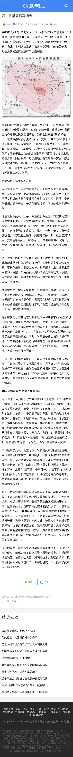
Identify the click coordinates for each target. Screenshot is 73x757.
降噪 (44, 748)
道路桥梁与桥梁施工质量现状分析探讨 (31, 596)
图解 (17, 738)
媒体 (22, 731)
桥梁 (27, 731)
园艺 (44, 731)
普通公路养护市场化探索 (16, 658)
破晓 (6, 738)
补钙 (67, 731)
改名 (25, 736)
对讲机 (32, 748)
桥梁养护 (19, 24)
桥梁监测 (55, 712)
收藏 (8, 736)
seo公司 (24, 738)
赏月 (18, 746)
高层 (38, 748)
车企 (13, 741)
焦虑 (32, 733)
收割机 (17, 750)
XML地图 (64, 721)
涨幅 (19, 743)
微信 (29, 582)
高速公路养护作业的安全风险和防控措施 (25, 664)
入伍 (13, 746)
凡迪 (64, 738)
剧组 (53, 738)
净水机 (58, 748)
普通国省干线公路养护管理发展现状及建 (25, 644)
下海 (13, 743)
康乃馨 (43, 736)
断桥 (26, 748)
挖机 (36, 750)
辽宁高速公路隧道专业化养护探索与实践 (25, 678)
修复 (59, 733)
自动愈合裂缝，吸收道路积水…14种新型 (25, 692)
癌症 (62, 731)
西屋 (42, 750)
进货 (58, 741)
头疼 (48, 733)
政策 (25, 709)
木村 (56, 736)
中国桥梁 (63, 709)
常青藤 (31, 743)
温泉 (33, 731)
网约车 (33, 741)
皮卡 (26, 741)
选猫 (31, 738)
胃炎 (54, 733)
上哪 (11, 738)
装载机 (48, 750)
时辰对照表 (17, 736)
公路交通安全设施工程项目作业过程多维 (25, 651)
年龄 (62, 736)
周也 (42, 738)
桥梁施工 (43, 712)
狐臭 (65, 733)
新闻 (17, 709)
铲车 (13, 748)
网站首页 (8, 709)
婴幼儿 (40, 746)
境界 (36, 736)
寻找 (38, 731)
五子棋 (32, 746)
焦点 (47, 738)
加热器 (50, 748)
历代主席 (48, 746)
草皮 (54, 750)
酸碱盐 (25, 746)
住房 (56, 731)
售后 (23, 750)
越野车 (50, 731)
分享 (46, 582)
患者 (27, 733)
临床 (37, 733)
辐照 (60, 750)
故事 (53, 709)
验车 (39, 741)
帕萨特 (20, 741)
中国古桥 (20, 712)
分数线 (44, 743)
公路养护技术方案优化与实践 (18, 630)
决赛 (60, 743)
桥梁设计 (31, 712)
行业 (46, 709)
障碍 (56, 746)
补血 (5, 733)
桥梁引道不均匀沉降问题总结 (18, 671)
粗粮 (10, 733)
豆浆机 (19, 748)
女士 (67, 736)
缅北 (8, 741)
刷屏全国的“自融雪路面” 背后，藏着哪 (23, 685)
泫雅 (36, 738)
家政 (16, 731)
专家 (39, 709)
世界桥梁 (8, 712)
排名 (31, 736)
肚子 (16, 733)
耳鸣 (21, 733)
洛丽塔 (50, 736)
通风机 (30, 750)
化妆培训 (52, 743)
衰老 (43, 733)
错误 (58, 738)
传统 (37, 743)
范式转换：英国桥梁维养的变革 (19, 637)
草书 (24, 743)
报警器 (6, 748)
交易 (8, 743)
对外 (52, 741)
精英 (32, 709)
